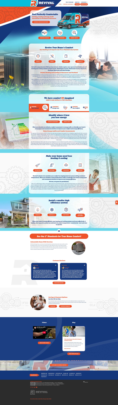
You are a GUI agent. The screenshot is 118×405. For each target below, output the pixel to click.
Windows (80, 170)
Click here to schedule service (59, 365)
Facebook (31, 387)
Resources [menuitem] (83, 2)
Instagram (33, 387)
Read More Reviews (59, 282)
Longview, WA (78, 373)
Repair (52, 61)
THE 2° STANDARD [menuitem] (69, 2)
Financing (52, 306)
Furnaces (37, 214)
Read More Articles (73, 353)
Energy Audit (67, 121)
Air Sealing (37, 170)
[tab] (39, 107)
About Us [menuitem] (77, 2)
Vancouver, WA (51, 373)
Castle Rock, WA (59, 373)
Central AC (52, 214)
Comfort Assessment (53, 121)
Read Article (67, 348)
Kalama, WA (65, 373)
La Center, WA (72, 373)
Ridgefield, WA (44, 373)
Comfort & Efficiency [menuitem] (68, 4)
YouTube (36, 387)
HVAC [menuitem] (60, 4)
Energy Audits (74, 38)
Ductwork (51, 170)
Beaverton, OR (65, 375)
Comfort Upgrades (59, 38)
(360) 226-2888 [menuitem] (84, 4)
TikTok (34, 387)
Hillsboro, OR (58, 375)
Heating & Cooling (44, 38)
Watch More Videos (44, 342)
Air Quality (80, 61)
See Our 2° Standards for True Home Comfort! (59, 236)
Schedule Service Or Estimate (41, 22)
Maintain (66, 61)
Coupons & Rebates (65, 306)
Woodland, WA (44, 375)
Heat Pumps (66, 214)
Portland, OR (51, 375)
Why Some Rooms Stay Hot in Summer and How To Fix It (73, 340)
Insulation (66, 170)
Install (38, 61)
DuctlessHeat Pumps (80, 215)
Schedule (77, 4)
